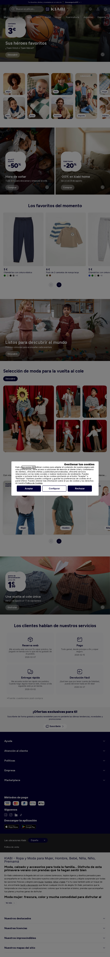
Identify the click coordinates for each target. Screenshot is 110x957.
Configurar (54, 488)
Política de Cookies (34, 483)
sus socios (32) (28, 467)
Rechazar (80, 488)
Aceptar (29, 488)
